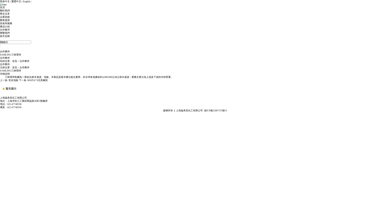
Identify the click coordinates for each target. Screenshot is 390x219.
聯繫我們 (5, 33)
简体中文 (5, 1)
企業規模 (5, 17)
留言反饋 (5, 36)
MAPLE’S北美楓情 (37, 80)
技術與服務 (6, 23)
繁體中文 (16, 1)
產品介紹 (5, 26)
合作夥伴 (5, 29)
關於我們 (5, 10)
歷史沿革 (5, 13)
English (26, 1)
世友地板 (13, 80)
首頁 (2, 7)
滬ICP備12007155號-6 (215, 110)
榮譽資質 (5, 20)
